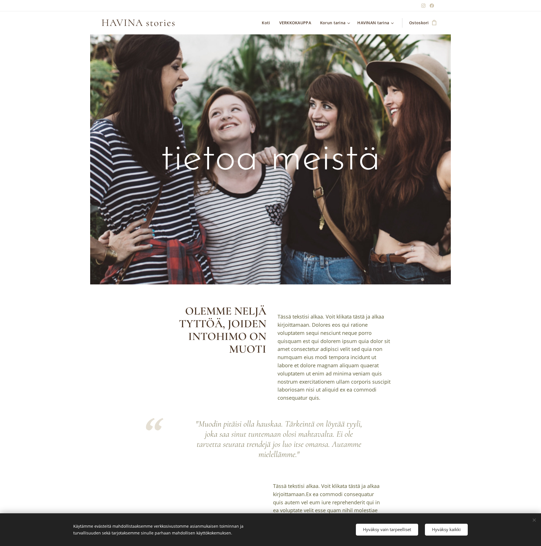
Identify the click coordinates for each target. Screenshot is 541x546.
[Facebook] (431, 5)
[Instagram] (423, 5)
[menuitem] (267, 23)
